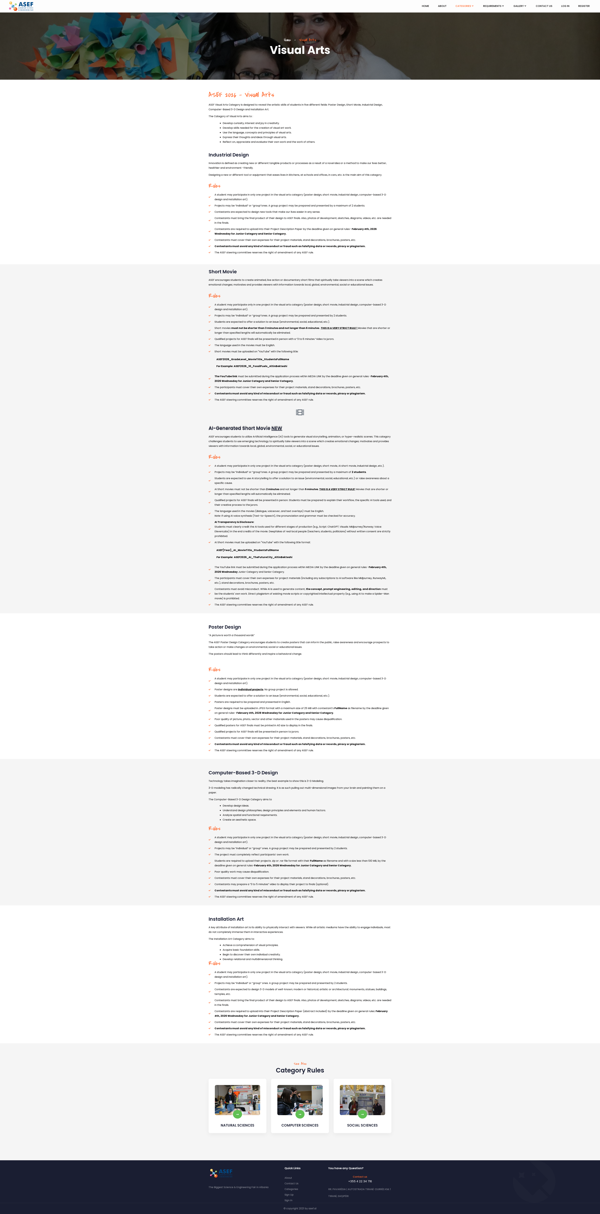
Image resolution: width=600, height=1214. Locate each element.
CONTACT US (544, 6)
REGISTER (584, 6)
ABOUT (442, 6)
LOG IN (565, 6)
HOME (425, 6)
